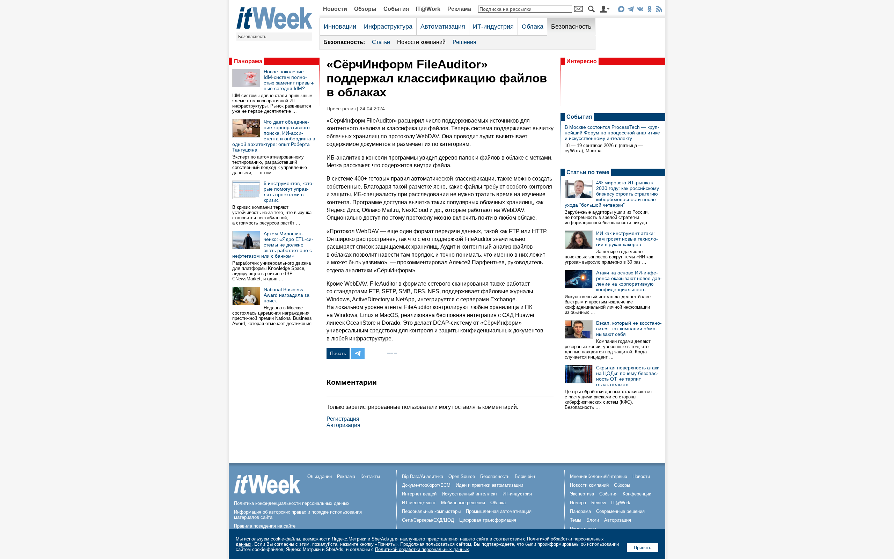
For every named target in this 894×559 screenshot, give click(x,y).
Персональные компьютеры (431, 511)
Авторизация (343, 425)
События (396, 9)
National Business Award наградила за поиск (286, 295)
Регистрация (343, 419)
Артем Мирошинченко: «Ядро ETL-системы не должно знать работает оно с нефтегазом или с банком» (272, 245)
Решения (464, 42)
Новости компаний (421, 42)
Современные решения (620, 511)
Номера (578, 502)
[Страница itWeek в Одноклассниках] (649, 10)
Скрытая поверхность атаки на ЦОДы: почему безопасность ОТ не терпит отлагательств (628, 376)
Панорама (248, 61)
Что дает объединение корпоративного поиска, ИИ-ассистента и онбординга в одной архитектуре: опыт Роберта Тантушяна (273, 136)
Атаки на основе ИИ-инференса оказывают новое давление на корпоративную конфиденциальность (629, 281)
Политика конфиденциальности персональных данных (292, 503)
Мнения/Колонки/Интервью (598, 476)
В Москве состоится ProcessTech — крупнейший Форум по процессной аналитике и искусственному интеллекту (612, 132)
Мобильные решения (463, 502)
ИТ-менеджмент (419, 502)
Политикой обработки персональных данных (422, 549)
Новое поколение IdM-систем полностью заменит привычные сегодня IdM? (289, 80)
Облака (532, 26)
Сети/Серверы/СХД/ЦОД (428, 520)
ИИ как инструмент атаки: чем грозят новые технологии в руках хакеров (627, 238)
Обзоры (365, 9)
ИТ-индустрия (493, 26)
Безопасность (252, 36)
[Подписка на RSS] (659, 10)
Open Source (461, 476)
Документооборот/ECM (426, 485)
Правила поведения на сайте (264, 526)
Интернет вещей (419, 494)
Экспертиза (582, 494)
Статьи (381, 42)
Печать (338, 353)
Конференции (637, 494)
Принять (642, 547)
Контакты (370, 476)
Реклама (459, 9)
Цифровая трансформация (487, 520)
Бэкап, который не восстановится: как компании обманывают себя (629, 328)
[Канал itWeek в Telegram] (630, 10)
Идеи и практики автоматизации (489, 485)
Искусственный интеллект (469, 494)
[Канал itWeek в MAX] (621, 10)
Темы (575, 520)
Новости (335, 9)
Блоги (592, 520)
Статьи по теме (587, 172)
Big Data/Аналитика (422, 476)
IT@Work (428, 9)
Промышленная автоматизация (499, 511)
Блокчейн (525, 476)
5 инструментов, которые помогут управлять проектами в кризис (289, 192)
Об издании (319, 476)
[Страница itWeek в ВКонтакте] (640, 10)
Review (598, 502)
